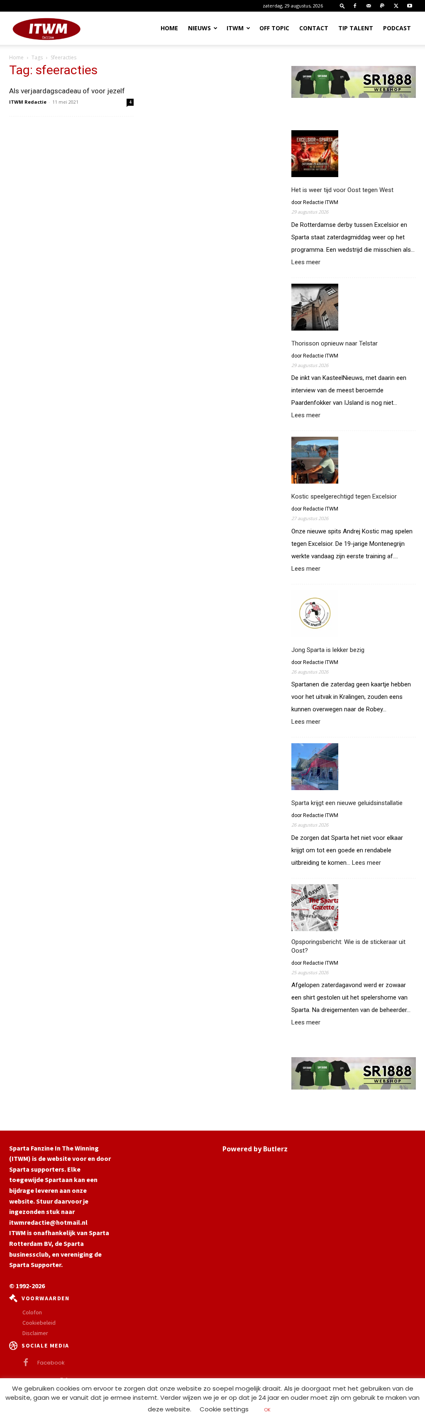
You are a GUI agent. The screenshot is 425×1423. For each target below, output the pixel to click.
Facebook (51, 1363)
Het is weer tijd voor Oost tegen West (342, 190)
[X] (396, 6)
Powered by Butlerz (255, 1148)
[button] (342, 5)
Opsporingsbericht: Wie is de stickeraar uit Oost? (348, 946)
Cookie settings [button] (224, 1409)
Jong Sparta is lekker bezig (327, 650)
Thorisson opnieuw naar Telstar (334, 343)
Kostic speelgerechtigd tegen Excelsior (344, 496)
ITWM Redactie (27, 102)
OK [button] (267, 1409)
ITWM (235, 28)
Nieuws (199, 28)
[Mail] (368, 6)
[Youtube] (409, 6)
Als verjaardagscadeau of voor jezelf (67, 91)
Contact (313, 28)
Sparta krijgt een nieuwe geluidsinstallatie (347, 803)
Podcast (397, 28)
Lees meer (305, 262)
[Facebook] (355, 6)
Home (169, 28)
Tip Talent (355, 28)
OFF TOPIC (274, 28)
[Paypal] (382, 6)
